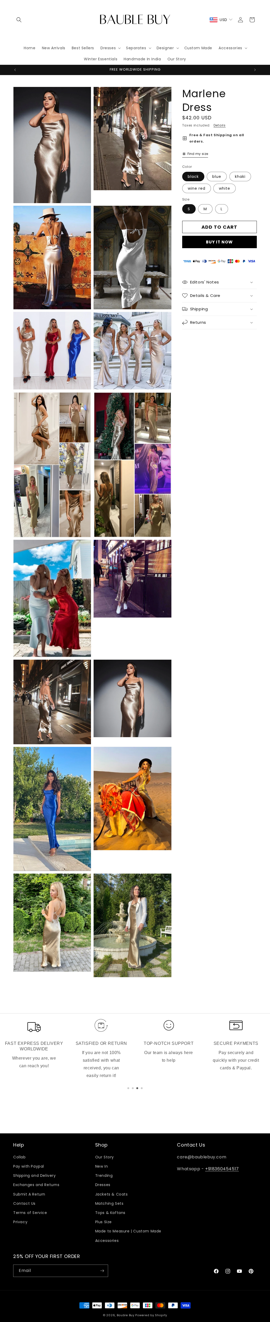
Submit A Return (29, 1194)
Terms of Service (30, 1212)
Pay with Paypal (28, 1166)
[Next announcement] (255, 70)
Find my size (197, 153)
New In (101, 1166)
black (193, 176)
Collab (19, 1157)
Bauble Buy (125, 1315)
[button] (19, 20)
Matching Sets (109, 1203)
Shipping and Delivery (34, 1175)
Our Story (104, 1157)
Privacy (20, 1222)
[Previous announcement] (15, 70)
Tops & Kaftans (110, 1212)
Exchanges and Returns (36, 1184)
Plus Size (103, 1222)
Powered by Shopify (151, 1315)
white (224, 188)
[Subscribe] (102, 1271)
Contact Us (24, 1203)
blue (216, 176)
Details (220, 125)
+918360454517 (222, 1169)
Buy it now (219, 242)
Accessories (107, 1240)
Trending (104, 1175)
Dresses (102, 1184)
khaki (240, 176)
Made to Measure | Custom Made (128, 1231)
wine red (196, 188)
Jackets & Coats (111, 1194)
